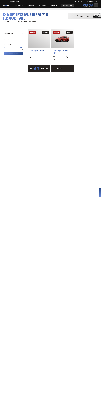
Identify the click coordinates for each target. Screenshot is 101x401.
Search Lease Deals (67, 5)
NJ (6, 5)
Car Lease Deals (9, 9)
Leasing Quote (99, 192)
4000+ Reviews (17, 1)
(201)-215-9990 (87, 5)
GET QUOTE (45, 32)
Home (4, 9)
